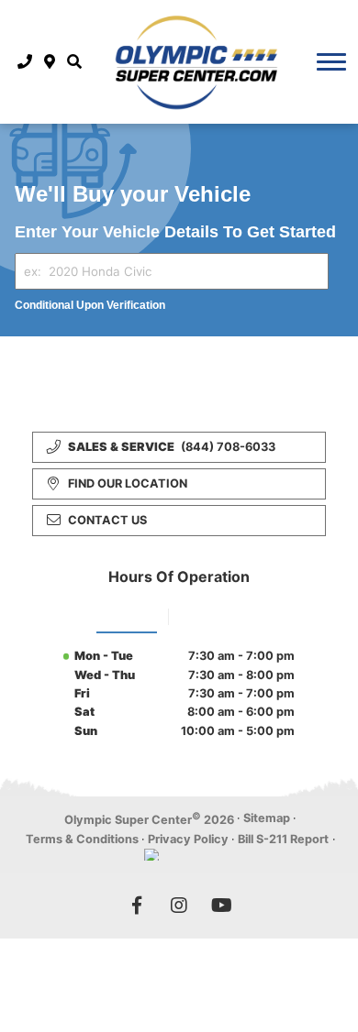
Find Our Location (127, 483)
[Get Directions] (50, 61)
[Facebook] (136, 905)
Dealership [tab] (126, 614)
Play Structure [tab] (221, 614)
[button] (74, 61)
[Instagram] (179, 905)
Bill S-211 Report (283, 839)
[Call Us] (25, 61)
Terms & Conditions (82, 839)
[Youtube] (221, 905)
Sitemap (266, 818)
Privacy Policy (188, 839)
